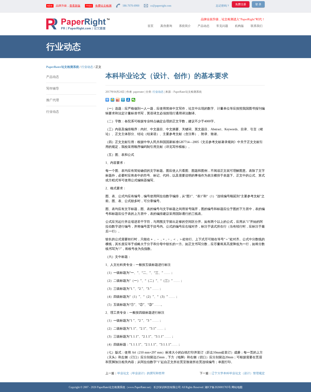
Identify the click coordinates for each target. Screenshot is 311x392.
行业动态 (87, 67)
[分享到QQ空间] (113, 100)
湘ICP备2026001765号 (218, 387)
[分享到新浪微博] (118, 100)
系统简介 (185, 26)
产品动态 (203, 26)
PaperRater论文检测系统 (62, 67)
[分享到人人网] (128, 100)
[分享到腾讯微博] (123, 100)
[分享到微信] (133, 100)
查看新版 (74, 5)
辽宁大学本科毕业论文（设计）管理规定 (238, 373)
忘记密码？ (222, 5)
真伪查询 (166, 26)
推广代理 (52, 100)
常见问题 (222, 26)
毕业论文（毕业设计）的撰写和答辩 (141, 373)
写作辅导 (52, 88)
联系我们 (257, 26)
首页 (150, 26)
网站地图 (237, 387)
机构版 (239, 26)
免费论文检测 (103, 5)
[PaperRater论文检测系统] (78, 29)
